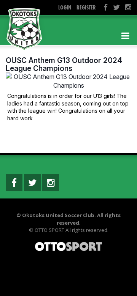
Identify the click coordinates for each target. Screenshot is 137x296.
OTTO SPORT (49, 230)
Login (64, 7)
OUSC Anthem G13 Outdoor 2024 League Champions (64, 64)
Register (86, 7)
